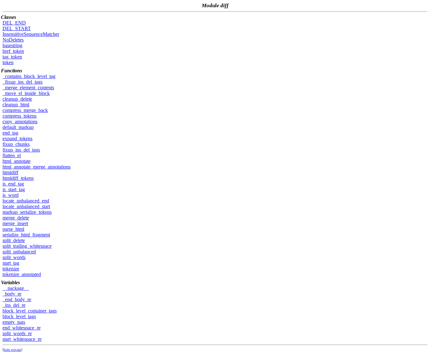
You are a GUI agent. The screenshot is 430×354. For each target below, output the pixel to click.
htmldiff (10, 172)
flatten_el (12, 155)
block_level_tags (19, 316)
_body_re (12, 293)
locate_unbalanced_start (26, 206)
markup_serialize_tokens (27, 212)
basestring (12, 45)
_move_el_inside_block (26, 93)
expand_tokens (17, 138)
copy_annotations (20, 121)
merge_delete (16, 217)
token (8, 62)
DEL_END (14, 22)
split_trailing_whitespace (27, 246)
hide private (12, 349)
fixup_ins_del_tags (21, 149)
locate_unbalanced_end (26, 200)
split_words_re (17, 333)
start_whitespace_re (22, 339)
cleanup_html (16, 104)
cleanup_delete (17, 99)
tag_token (12, 56)
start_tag (11, 263)
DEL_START (17, 28)
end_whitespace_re (22, 327)
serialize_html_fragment (26, 234)
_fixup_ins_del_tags (22, 82)
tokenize (11, 268)
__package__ (16, 288)
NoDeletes (13, 39)
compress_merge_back (25, 110)
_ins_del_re (14, 305)
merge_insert (15, 223)
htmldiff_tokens (18, 178)
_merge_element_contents (28, 87)
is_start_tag (14, 189)
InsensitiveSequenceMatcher (31, 34)
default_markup (18, 127)
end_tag (10, 133)
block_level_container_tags (30, 310)
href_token (13, 51)
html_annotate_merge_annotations (37, 166)
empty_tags (14, 322)
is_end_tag (13, 183)
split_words (14, 257)
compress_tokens (20, 116)
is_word (11, 195)
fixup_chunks (16, 144)
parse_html (13, 229)
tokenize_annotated (22, 274)
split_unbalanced (19, 251)
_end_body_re (17, 299)
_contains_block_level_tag (29, 76)
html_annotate (17, 161)
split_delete (14, 240)
